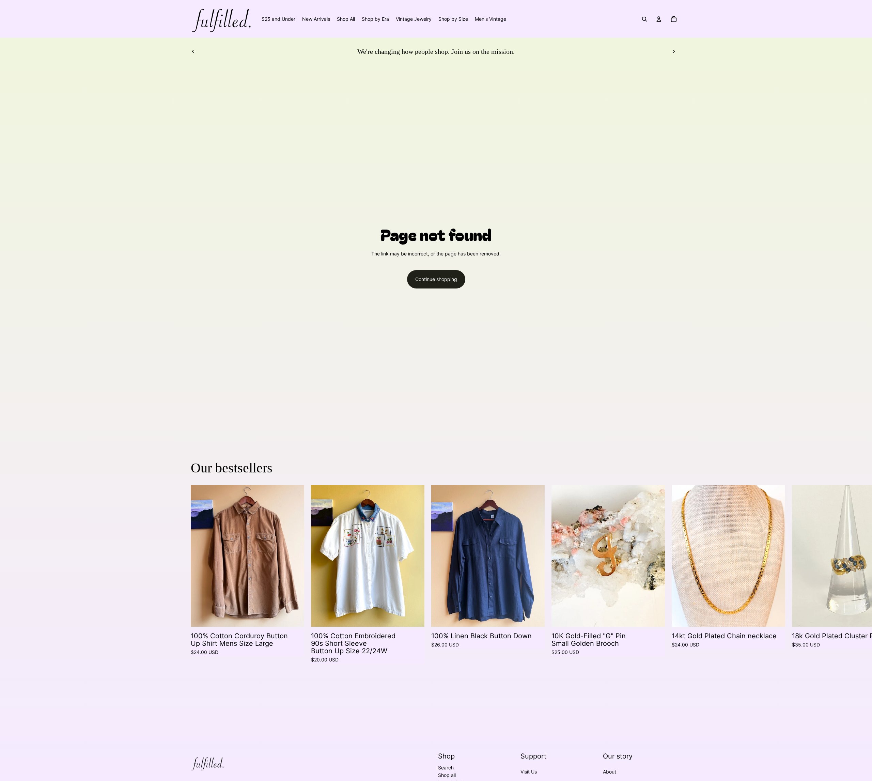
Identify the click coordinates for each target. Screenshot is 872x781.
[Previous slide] (193, 51)
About (609, 772)
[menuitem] (278, 19)
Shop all (447, 775)
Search (446, 767)
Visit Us (528, 772)
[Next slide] (673, 51)
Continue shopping (436, 279)
